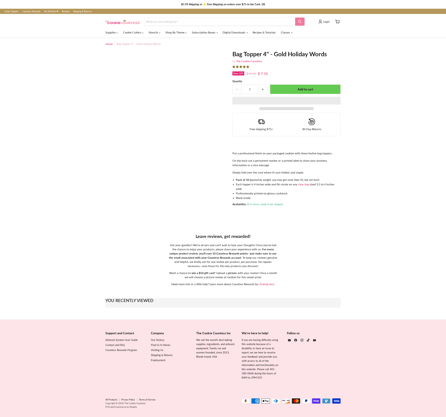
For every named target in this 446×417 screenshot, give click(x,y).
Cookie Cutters (132, 32)
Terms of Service (147, 399)
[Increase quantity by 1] (262, 89)
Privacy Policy (128, 399)
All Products (111, 399)
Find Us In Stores (160, 344)
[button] (241, 66)
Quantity (237, 81)
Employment (158, 360)
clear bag (303, 184)
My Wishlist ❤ (51, 11)
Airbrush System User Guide (121, 339)
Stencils (154, 32)
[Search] (300, 22)
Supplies (110, 32)
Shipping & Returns (82, 11)
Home (109, 43)
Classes (286, 32)
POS (107, 407)
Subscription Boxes (204, 32)
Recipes (66, 11)
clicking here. (267, 284)
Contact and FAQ (115, 344)
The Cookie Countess (249, 61)
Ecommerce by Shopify (125, 407)
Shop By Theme (175, 32)
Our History (157, 339)
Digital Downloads (234, 32)
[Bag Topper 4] (112, 181)
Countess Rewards (31, 11)
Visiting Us (157, 350)
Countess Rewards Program (121, 350)
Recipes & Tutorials (264, 32)
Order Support (11, 11)
